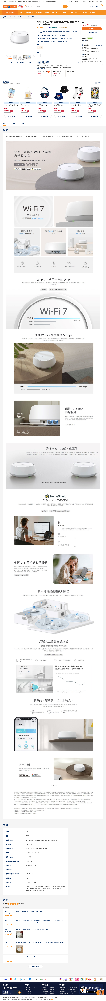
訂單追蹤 (84, 1)
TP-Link (40, 22)
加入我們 (28, 989)
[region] (53, 998)
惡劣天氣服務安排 (73, 991)
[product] (11, 93)
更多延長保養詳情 (41, 69)
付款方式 (45, 989)
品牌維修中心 (53, 987)
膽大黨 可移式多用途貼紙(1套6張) (94, 105)
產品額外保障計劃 (64, 993)
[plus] (48, 55)
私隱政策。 (53, 999)
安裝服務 (62, 989)
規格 (14, 123)
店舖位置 (76, 1)
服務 (46, 12)
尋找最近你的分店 (7, 993)
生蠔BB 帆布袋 (25, 105)
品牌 (21, 12)
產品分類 (11, 12)
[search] (65, 6)
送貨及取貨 (62, 987)
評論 (23, 123)
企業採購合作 (36, 987)
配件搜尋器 (45, 991)
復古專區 (92, 12)
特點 (4, 123)
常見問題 (52, 989)
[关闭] (103, 998)
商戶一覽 (73, 12)
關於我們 (28, 987)
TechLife (85, 12)
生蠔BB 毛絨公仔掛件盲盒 (11, 105)
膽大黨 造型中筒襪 (76, 105)
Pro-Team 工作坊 (73, 987)
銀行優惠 (38, 12)
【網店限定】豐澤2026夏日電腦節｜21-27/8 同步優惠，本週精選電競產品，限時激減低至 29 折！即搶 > (26, 1)
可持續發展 (28, 991)
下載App (70, 1)
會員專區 (63, 12)
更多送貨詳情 (99, 45)
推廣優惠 (28, 12)
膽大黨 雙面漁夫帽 (59, 105)
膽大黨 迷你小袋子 (42, 105)
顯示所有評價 (35, 966)
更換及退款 (62, 991)
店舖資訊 (52, 993)
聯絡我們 (52, 991)
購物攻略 (54, 12)
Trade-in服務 (72, 989)
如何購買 (45, 987)
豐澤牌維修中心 (72, 993)
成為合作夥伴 (29, 993)
